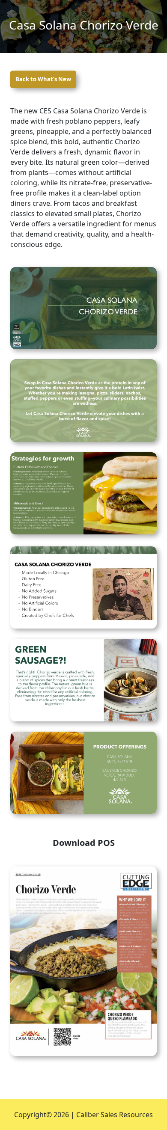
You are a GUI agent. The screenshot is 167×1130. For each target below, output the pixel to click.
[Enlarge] (145, 278)
